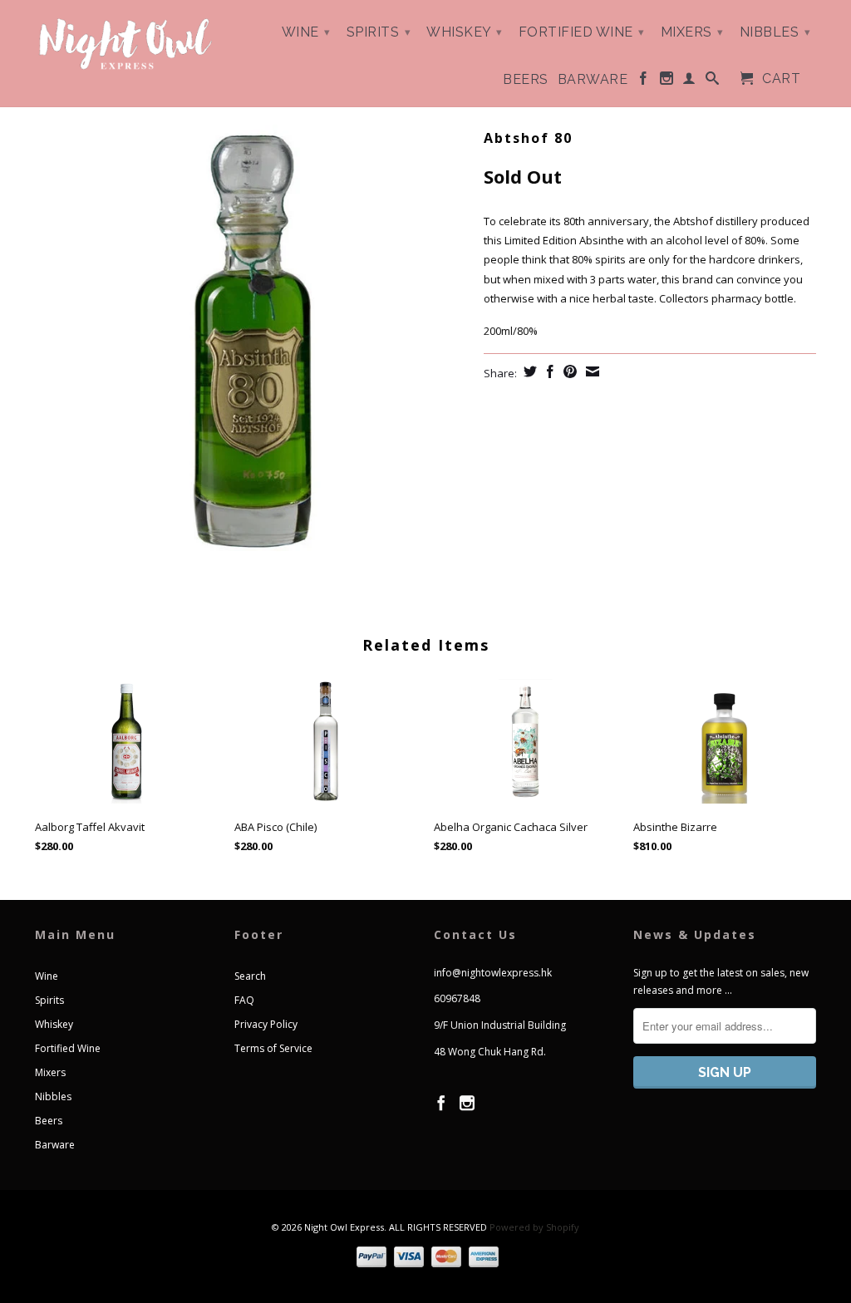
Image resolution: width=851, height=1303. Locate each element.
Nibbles (775, 32)
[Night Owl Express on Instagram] (667, 81)
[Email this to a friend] (590, 371)
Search (250, 976)
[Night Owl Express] (126, 44)
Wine (306, 32)
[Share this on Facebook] (548, 371)
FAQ (244, 1000)
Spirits (379, 32)
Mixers (692, 32)
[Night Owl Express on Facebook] (644, 81)
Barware (593, 79)
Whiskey (464, 32)
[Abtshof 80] (251, 341)
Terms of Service (273, 1048)
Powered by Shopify (534, 1227)
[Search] (713, 81)
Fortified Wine (582, 32)
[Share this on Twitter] (528, 371)
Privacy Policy (266, 1024)
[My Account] (689, 81)
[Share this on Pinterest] (568, 371)
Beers (525, 79)
